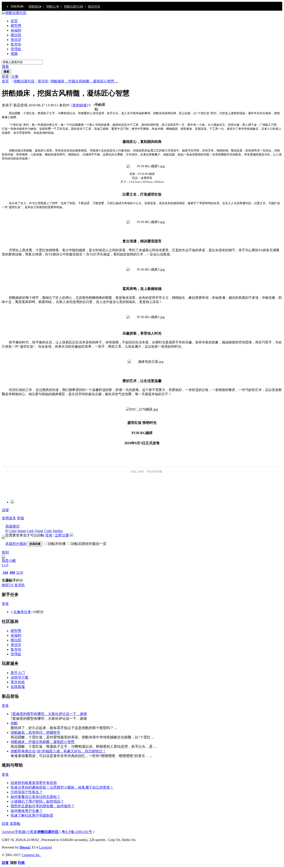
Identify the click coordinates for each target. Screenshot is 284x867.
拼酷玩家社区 (73, 6)
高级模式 (12, 526)
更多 (5, 604)
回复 (5, 510)
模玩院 (16, 35)
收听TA (7, 585)
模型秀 (16, 26)
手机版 (20, 832)
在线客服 (18, 687)
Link (30, 531)
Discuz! (25, 847)
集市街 (16, 44)
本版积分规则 (16, 544)
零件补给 (18, 682)
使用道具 (9, 518)
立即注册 (62, 535)
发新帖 (15, 823)
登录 (5, 76)
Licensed (45, 847)
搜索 (5, 66)
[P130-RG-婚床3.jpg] (145, 269)
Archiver (8, 832)
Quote (39, 531)
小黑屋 (31, 832)
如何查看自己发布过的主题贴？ (35, 797)
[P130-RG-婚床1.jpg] (145, 166)
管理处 (16, 49)
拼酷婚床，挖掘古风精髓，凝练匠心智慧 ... (84, 81)
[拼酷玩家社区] (14, 13)
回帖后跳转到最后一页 (88, 544)
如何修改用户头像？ (27, 811)
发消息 (19, 585)
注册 (14, 76)
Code (48, 531)
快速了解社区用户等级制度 (32, 815)
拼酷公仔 (52, 6)
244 (5, 572)
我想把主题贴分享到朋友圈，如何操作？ (43, 806)
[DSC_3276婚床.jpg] (142, 409)
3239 (19, 572)
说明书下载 (19, 677)
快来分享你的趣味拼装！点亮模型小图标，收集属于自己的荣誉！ (62, 787)
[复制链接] (79, 105)
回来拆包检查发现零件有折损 (34, 783)
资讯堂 (16, 40)
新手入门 (18, 673)
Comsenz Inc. (31, 855)
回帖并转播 (57, 544)
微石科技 (94, 6)
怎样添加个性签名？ (27, 792)
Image (22, 531)
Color (13, 531)
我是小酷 (9, 560)
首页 (14, 21)
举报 (20, 518)
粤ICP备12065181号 (77, 832)
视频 (14, 54)
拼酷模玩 (34, 6)
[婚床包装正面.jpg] (146, 362)
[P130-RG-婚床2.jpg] (145, 222)
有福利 (16, 30)
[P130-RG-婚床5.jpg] (145, 317)
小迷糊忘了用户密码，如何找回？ (37, 801)
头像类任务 (22, 612)
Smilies (58, 531)
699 (12, 572)
